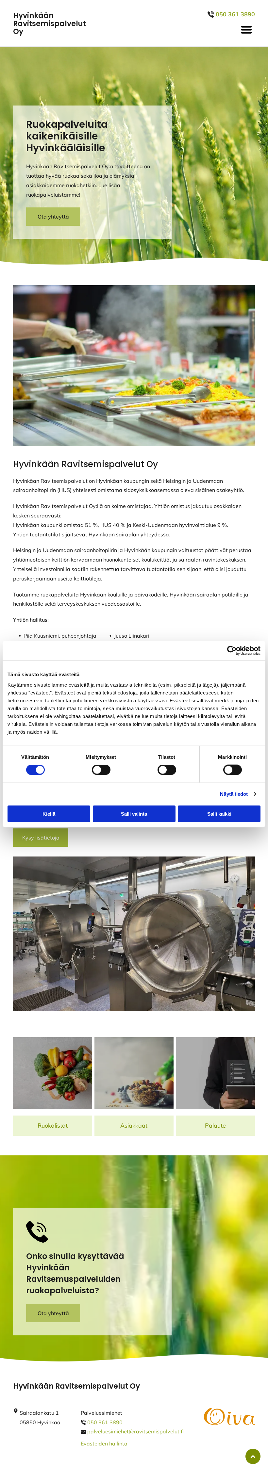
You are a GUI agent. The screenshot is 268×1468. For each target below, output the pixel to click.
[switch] (101, 770)
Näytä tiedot (234, 794)
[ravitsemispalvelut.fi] (52, 1073)
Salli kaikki (219, 813)
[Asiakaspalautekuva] (215, 1073)
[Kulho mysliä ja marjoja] (134, 1073)
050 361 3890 (105, 1422)
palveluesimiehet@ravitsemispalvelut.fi (135, 1431)
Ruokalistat (53, 1125)
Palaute (215, 1125)
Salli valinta (134, 813)
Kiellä (48, 813)
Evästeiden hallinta (104, 1443)
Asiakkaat (133, 1125)
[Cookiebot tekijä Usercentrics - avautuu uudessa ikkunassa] (231, 651)
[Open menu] (246, 29)
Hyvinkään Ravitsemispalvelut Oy (49, 23)
